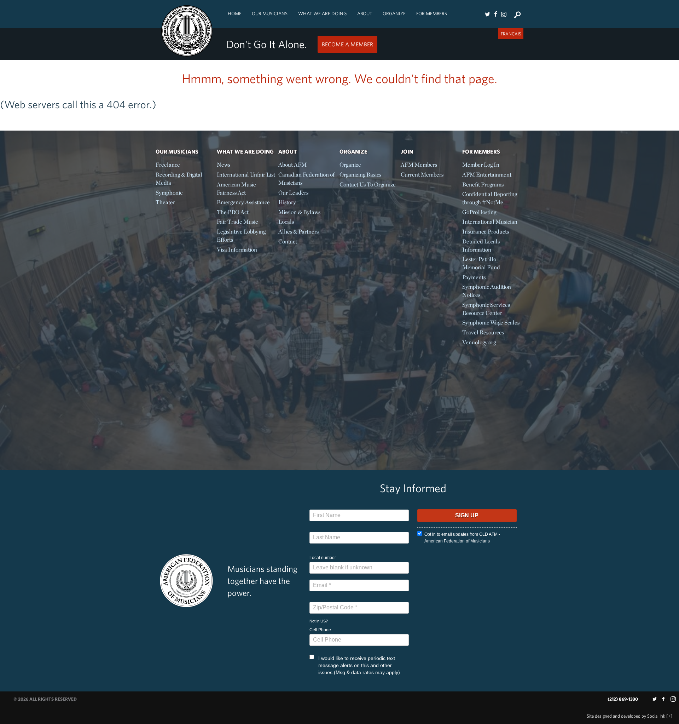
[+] (669, 716)
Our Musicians (270, 13)
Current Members (422, 174)
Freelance (168, 164)
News (223, 164)
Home (235, 13)
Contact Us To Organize (368, 184)
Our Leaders (293, 192)
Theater (165, 202)
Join (407, 151)
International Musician (489, 221)
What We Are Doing (322, 13)
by (626, 716)
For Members (431, 13)
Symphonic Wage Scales (491, 322)
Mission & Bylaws (299, 212)
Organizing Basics (360, 174)
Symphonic (169, 192)
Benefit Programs (483, 184)
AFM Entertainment (486, 174)
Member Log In (480, 164)
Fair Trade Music (237, 221)
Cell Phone (320, 629)
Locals (286, 221)
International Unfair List (246, 174)
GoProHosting (479, 212)
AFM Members (419, 164)
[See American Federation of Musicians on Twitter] (487, 14)
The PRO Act (233, 212)
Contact (287, 241)
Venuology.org (479, 342)
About (364, 13)
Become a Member (347, 44)
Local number (322, 557)
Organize (394, 13)
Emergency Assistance (243, 202)
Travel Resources (483, 332)
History (287, 202)
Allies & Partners (298, 231)
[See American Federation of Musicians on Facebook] (495, 14)
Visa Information (237, 249)
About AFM (292, 164)
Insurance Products (485, 231)
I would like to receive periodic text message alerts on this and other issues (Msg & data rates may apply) (359, 665)
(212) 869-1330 (623, 699)
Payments (474, 277)
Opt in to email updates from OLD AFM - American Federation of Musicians (462, 538)
